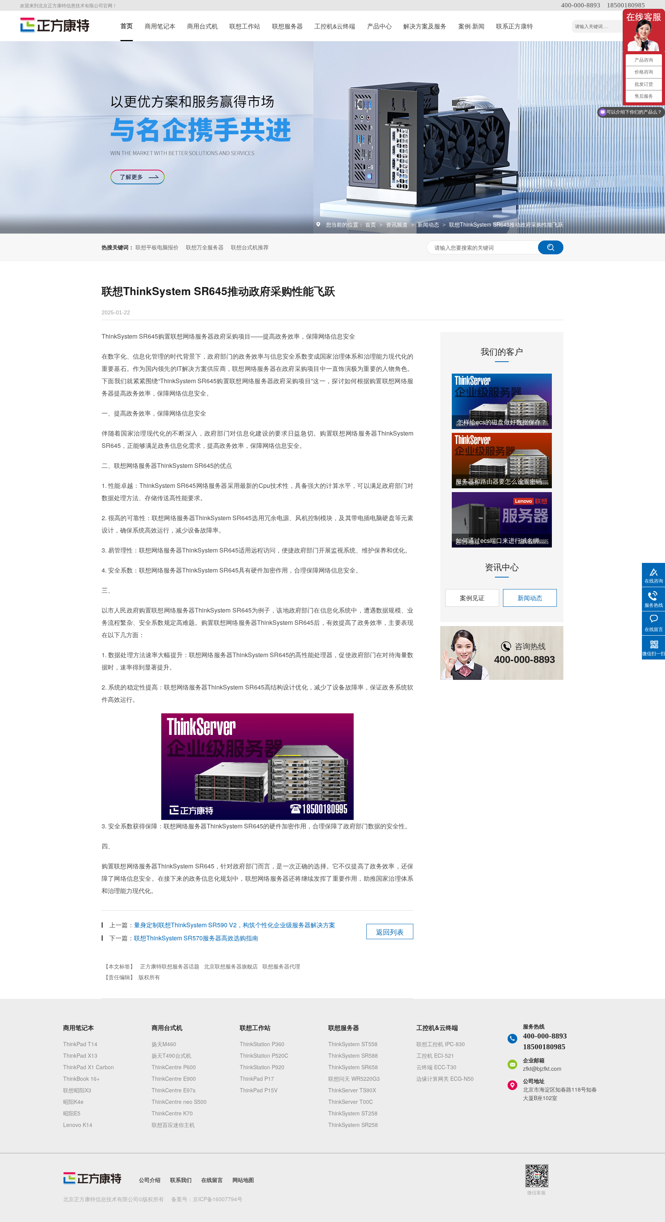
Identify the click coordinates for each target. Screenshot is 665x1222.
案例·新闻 (471, 26)
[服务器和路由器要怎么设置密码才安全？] (502, 460)
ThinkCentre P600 (174, 1067)
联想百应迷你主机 (173, 1125)
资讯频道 (397, 224)
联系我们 (181, 1180)
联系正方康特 (514, 26)
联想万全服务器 (205, 247)
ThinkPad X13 (80, 1055)
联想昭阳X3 (77, 1090)
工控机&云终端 (334, 26)
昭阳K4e (73, 1101)
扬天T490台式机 (171, 1055)
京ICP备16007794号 (217, 1199)
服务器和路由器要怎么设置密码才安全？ (502, 481)
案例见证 (472, 597)
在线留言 (212, 1180)
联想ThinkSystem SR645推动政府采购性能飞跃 (506, 224)
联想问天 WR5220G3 (354, 1078)
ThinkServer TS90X (352, 1090)
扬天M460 (164, 1044)
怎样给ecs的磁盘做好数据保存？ (502, 421)
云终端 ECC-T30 (436, 1067)
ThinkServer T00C (350, 1101)
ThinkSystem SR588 (353, 1055)
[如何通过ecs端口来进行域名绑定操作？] (502, 520)
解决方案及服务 (424, 26)
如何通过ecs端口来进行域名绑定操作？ (502, 540)
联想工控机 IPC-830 (440, 1044)
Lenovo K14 (77, 1125)
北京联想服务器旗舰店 (231, 966)
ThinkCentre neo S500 (179, 1101)
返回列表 (390, 932)
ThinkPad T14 (80, 1044)
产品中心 (379, 26)
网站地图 (243, 1180)
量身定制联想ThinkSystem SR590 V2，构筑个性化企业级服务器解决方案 (234, 924)
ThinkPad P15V (258, 1090)
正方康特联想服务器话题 (169, 966)
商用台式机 (202, 26)
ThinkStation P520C (264, 1055)
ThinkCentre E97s (173, 1090)
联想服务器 (287, 26)
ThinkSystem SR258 (353, 1125)
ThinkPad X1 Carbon (88, 1067)
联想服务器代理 (281, 966)
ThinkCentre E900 (174, 1078)
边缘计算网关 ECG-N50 (445, 1078)
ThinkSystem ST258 (353, 1113)
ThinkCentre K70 (172, 1113)
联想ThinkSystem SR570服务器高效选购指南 (196, 937)
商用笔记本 (160, 26)
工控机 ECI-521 (435, 1055)
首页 (126, 25)
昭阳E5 (71, 1113)
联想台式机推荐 (250, 247)
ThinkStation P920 (262, 1067)
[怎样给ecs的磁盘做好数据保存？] (502, 401)
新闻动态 (429, 224)
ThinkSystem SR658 (353, 1067)
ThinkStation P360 (262, 1044)
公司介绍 (149, 1180)
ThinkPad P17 (257, 1078)
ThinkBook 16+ (81, 1078)
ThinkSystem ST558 (353, 1044)
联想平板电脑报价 (157, 247)
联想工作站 (244, 26)
